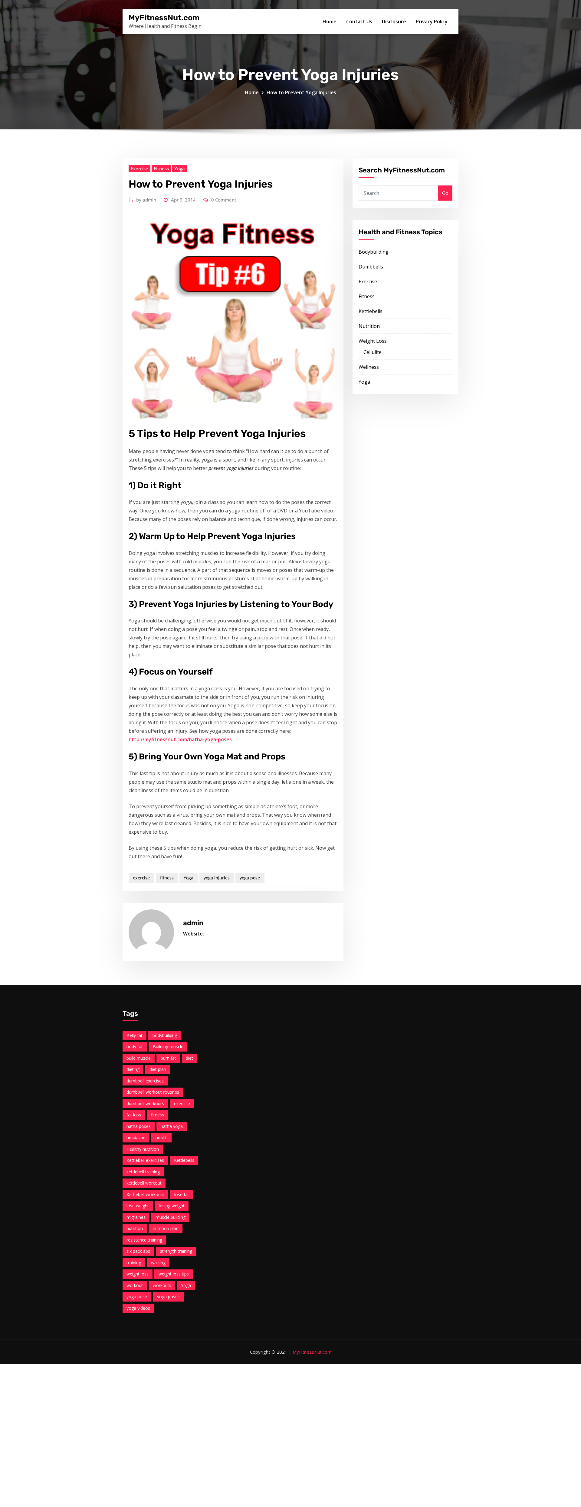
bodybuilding (165, 1035)
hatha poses (138, 1126)
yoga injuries (217, 878)
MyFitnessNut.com (164, 17)
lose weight (137, 1206)
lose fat (181, 1194)
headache (136, 1137)
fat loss (133, 1115)
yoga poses (168, 1296)
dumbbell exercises (145, 1081)
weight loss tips (174, 1274)
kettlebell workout (144, 1183)
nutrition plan (166, 1228)
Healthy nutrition (142, 1149)
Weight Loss (373, 341)
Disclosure (394, 21)
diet (189, 1058)
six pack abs (138, 1251)
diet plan (157, 1069)
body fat (134, 1046)
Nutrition (369, 326)
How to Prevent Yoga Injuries (301, 92)
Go (445, 193)
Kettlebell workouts (145, 1194)
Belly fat (134, 1035)
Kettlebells (370, 311)
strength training (176, 1251)
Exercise (139, 168)
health (162, 1137)
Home (329, 21)
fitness (167, 878)
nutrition (134, 1228)
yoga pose (250, 878)
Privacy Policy (432, 21)
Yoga (179, 168)
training (133, 1262)
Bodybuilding (374, 251)
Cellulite (372, 352)
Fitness (161, 168)
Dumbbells (371, 266)
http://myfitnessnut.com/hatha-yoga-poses (180, 739)
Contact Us (359, 21)
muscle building (170, 1217)
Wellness (369, 367)
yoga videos (138, 1308)
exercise (141, 878)
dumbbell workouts (145, 1103)
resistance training (144, 1240)
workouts (162, 1285)
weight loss (137, 1274)
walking (158, 1262)
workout (134, 1285)
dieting (133, 1069)
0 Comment (223, 200)
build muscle (138, 1058)
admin (146, 200)
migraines (136, 1217)
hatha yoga (172, 1126)
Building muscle (168, 1046)
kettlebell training (143, 1172)
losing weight (172, 1206)
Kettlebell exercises (145, 1160)
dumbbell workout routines (152, 1092)
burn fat (168, 1058)
